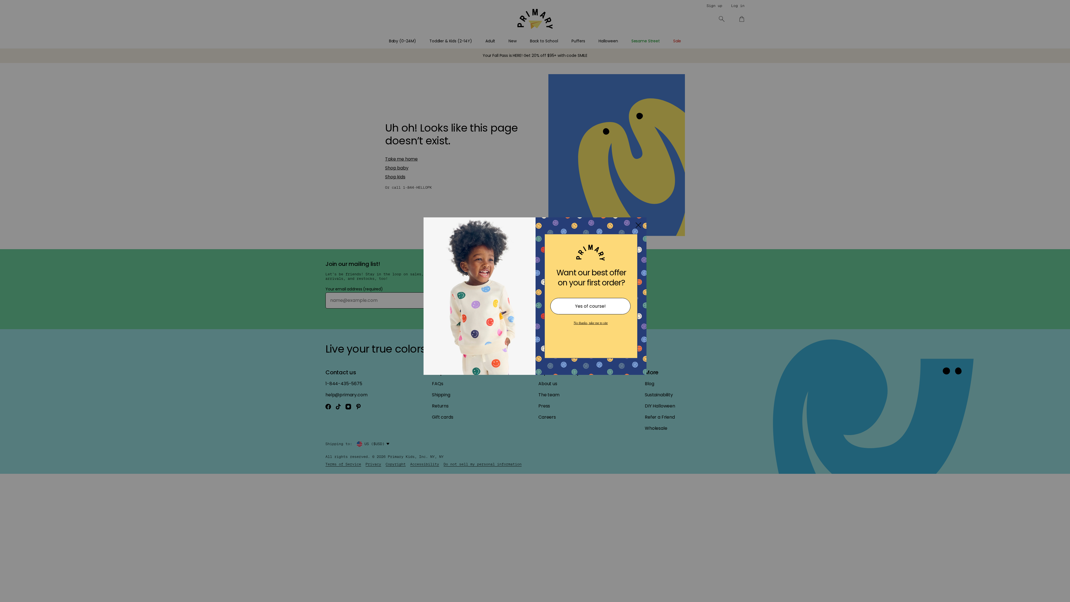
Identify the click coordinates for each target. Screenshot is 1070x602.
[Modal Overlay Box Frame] (535, 301)
